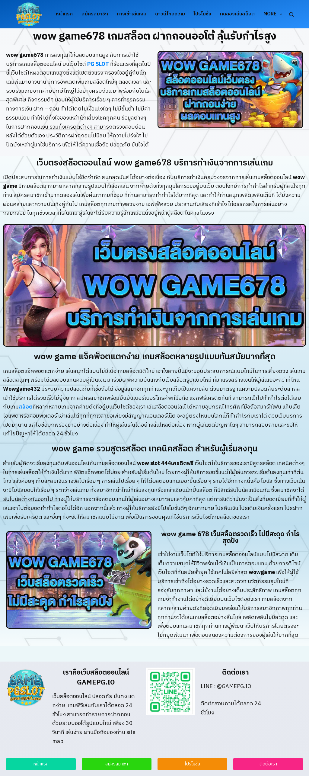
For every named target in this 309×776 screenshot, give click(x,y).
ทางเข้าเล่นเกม (131, 14)
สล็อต (26, 407)
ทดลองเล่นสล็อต (237, 14)
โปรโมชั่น (202, 14)
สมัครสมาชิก (94, 14)
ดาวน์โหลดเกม (170, 14)
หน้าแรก (64, 14)
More (269, 14)
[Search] (291, 14)
